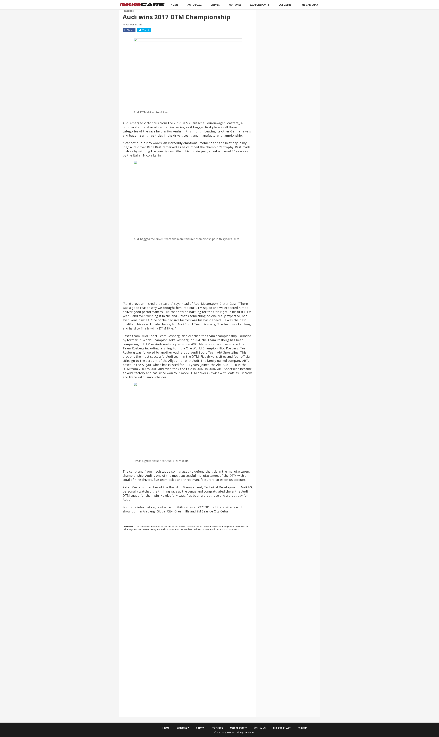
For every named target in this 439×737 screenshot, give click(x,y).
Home (174, 5)
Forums (302, 728)
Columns (285, 5)
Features (235, 5)
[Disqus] (188, 580)
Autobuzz (194, 5)
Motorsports (260, 5)
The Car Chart (310, 5)
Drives (215, 5)
